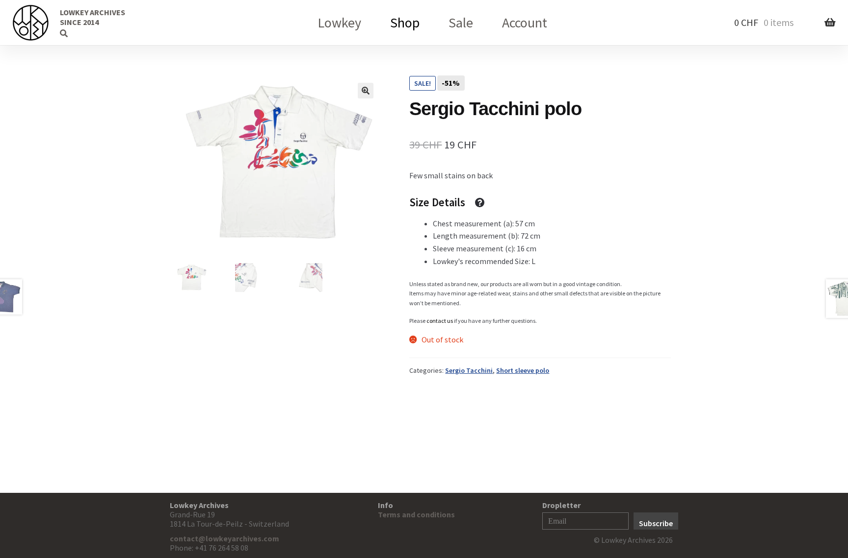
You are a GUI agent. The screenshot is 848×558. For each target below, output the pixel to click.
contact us (439, 320)
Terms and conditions (416, 514)
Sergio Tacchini (469, 370)
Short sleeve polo (522, 370)
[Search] (46, 22)
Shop (405, 22)
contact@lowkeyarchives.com (224, 538)
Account (524, 22)
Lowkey (339, 22)
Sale (461, 22)
